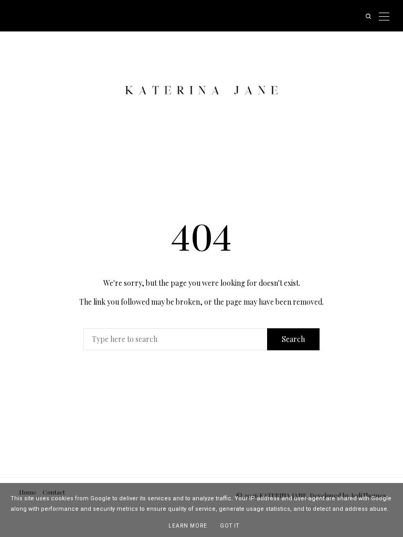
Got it (229, 526)
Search (293, 339)
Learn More (187, 526)
